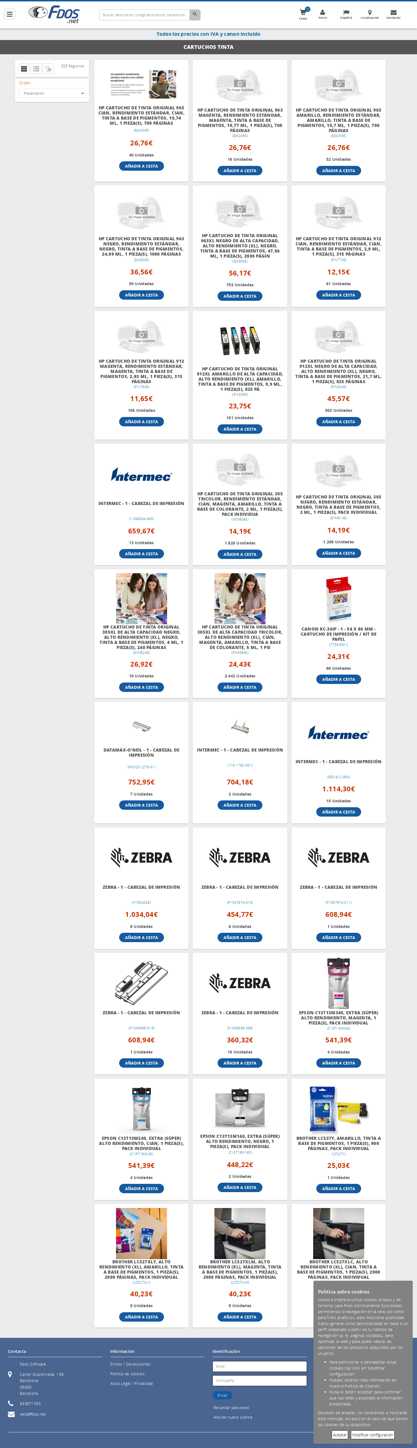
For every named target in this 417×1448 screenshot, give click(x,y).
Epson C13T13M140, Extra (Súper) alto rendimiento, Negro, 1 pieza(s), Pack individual (240, 1141)
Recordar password (231, 1407)
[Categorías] (9, 14)
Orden (25, 82)
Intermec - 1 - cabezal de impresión (141, 503)
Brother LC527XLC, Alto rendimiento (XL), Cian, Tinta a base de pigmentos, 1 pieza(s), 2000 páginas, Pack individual (338, 1269)
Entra (323, 18)
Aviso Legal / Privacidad (131, 1383)
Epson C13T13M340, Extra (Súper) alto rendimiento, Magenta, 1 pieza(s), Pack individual (338, 1018)
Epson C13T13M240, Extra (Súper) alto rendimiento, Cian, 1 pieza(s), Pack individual (141, 1143)
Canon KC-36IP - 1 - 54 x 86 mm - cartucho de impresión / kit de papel (338, 634)
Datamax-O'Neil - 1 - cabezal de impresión (142, 752)
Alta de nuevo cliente (233, 1417)
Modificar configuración (372, 1434)
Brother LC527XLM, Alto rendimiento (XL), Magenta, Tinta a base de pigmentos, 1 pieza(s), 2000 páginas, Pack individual (240, 1269)
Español (346, 18)
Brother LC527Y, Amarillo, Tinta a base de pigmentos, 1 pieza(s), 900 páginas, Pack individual (338, 1143)
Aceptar (340, 1434)
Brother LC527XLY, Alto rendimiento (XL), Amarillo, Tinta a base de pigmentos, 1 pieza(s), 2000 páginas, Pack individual (141, 1269)
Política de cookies (127, 1373)
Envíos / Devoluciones (130, 1364)
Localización (370, 18)
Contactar (393, 18)
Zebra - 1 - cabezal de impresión (141, 887)
